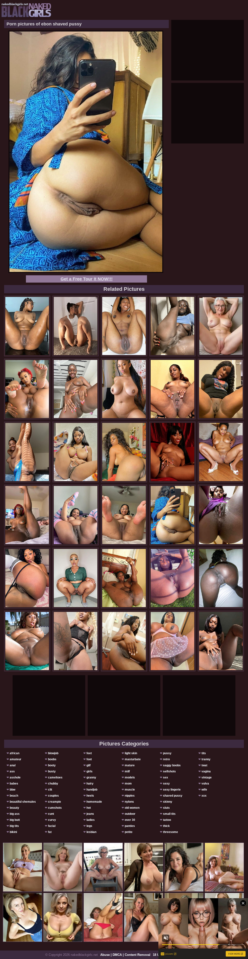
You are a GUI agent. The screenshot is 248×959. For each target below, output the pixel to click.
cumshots (55, 807)
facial (51, 826)
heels (90, 795)
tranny (206, 759)
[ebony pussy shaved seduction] (124, 452)
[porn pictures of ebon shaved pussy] (172, 515)
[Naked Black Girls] (26, 9)
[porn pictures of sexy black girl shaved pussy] (75, 389)
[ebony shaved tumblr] (221, 452)
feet (89, 753)
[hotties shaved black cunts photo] (27, 578)
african (14, 753)
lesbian (91, 832)
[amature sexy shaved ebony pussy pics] (27, 641)
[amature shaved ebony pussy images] (172, 641)
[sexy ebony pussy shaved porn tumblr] (221, 389)
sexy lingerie (172, 789)
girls (89, 771)
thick (166, 826)
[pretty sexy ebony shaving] (75, 515)
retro (166, 759)
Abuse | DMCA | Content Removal (125, 955)
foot (89, 759)
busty (52, 771)
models (130, 777)
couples (53, 795)
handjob (91, 789)
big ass (15, 814)
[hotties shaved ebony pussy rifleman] (124, 578)
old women (132, 807)
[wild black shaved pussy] (221, 578)
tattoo (167, 820)
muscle (130, 789)
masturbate (133, 759)
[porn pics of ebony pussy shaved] (172, 452)
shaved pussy (172, 795)
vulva (205, 783)
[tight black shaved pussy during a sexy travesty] (27, 389)
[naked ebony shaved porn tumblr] (27, 452)
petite (128, 832)
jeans (90, 814)
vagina (206, 771)
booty (52, 765)
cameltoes (55, 777)
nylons (129, 801)
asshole (15, 777)
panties (130, 826)
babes (14, 783)
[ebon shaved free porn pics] (124, 641)
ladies (90, 820)
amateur (15, 759)
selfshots (169, 771)
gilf (88, 765)
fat (50, 832)
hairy (89, 783)
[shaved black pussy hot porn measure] (172, 578)
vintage (207, 777)
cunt (51, 814)
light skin (131, 753)
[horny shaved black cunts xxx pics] (75, 641)
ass (12, 771)
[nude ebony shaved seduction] (75, 578)
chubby (53, 783)
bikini (13, 832)
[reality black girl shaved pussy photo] (172, 326)
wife (204, 789)
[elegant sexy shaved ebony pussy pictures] (124, 389)
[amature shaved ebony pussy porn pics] (124, 515)
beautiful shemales (23, 801)
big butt (15, 820)
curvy (52, 820)
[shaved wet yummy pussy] (27, 326)
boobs (52, 759)
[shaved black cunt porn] (75, 326)
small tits (169, 814)
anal (13, 765)
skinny (167, 801)
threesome (170, 832)
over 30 (130, 820)
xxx (204, 795)
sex (165, 777)
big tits (14, 826)
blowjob (53, 753)
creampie (54, 801)
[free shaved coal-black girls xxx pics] (221, 515)
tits (204, 753)
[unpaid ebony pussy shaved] (27, 515)
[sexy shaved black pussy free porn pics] (124, 326)
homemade (94, 801)
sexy (166, 783)
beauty (14, 807)
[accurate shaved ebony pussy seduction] (172, 389)
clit (50, 789)
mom (128, 783)
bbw (12, 789)
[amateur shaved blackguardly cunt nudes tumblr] (75, 452)
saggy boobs (172, 765)
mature (130, 765)
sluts (166, 807)
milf (127, 771)
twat (204, 765)
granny (91, 777)
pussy (167, 753)
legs (89, 826)
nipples (130, 795)
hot (88, 807)
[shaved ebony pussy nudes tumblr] (221, 641)
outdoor (130, 814)
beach (14, 795)
